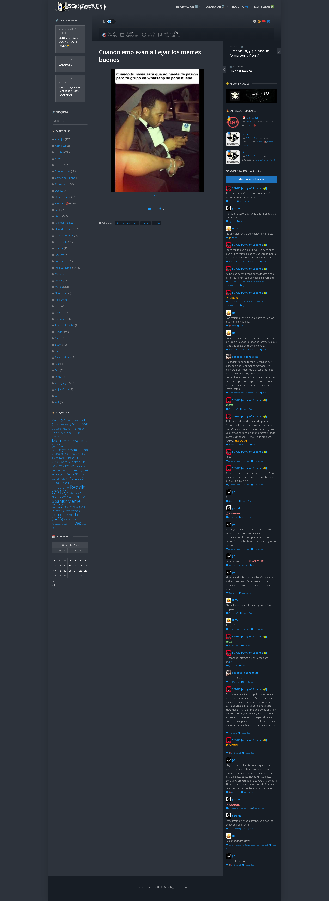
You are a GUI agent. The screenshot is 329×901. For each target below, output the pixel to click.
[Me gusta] (150, 208)
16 (85, 565)
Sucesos (59, 351)
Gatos (58, 216)
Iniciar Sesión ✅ (263, 6)
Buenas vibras (62, 171)
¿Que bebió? (233, 409)
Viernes (70, 519)
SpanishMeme (66, 503)
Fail (57, 209)
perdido (236, 208)
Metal (56, 454)
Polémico (60, 312)
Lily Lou (231, 201)
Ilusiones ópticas (64, 235)
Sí (243, 152)
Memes (145, 223)
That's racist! (72, 510)
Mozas (58, 280)
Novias (156, 223)
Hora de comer (63, 229)
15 (80, 565)
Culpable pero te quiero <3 (239, 808)
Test (57, 363)
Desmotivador (63, 197)
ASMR (58, 158)
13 (70, 565)
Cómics (79, 424)
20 (70, 570)
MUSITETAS (77, 462)
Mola (61, 457)
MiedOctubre (68, 454)
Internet (59, 248)
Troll (57, 370)
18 (59, 570)
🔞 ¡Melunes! (234, 792)
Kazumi (246, 134)
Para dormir (61, 299)
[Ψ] (74, 523)
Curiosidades (62, 184)
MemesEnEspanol (70, 442)
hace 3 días (249, 865)
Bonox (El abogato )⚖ (245, 356)
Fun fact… (232, 732)
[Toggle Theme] (109, 21)
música (57, 466)
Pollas (65, 479)
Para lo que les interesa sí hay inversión (69, 91)
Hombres (78, 428)
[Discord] (268, 21)
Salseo (58, 338)
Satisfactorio (74, 493)
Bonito (58, 165)
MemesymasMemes (70, 450)
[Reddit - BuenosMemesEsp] (254, 21)
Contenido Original (65, 177)
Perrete (79, 470)
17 (54, 570)
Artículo (73, 420)
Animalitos (60, 145)
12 (65, 565)
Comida (65, 424)
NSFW (68, 466)
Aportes (59, 152)
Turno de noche (65, 517)
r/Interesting (60, 488)
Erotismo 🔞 (62, 203)
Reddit (62, 32)
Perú (57, 306)
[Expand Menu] (200, 6)
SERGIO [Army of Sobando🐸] (249, 188)
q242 (231, 661)
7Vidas (59, 420)
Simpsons (59, 497)
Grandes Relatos (64, 222)
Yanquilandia (59, 524)
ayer (241, 221)
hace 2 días (247, 409)
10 (54, 565)
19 (65, 570)
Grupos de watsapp (127, 223)
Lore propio (61, 261)
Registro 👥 (240, 6)
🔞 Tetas (232, 325)
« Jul (54, 585)
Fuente (157, 195)
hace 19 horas (245, 201)
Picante (58, 474)
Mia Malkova (233, 645)
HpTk (235, 228)
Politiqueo (60, 319)
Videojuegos (62, 383)
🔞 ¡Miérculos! (250, 117)
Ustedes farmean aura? (238, 444)
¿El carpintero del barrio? (238, 460)
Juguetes (59, 254)
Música (59, 286)
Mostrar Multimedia (253, 179)
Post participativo (64, 325)
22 (80, 570)
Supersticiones (63, 357)
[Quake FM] (251, 102)
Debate (59, 190)
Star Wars (71, 506)
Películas (63, 470)
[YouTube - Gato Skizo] (263, 21)
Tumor (58, 376)
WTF (57, 402)
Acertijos (59, 139)
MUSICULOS (60, 462)
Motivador (60, 274)
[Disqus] (157, 283)
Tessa (60, 510)
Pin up (73, 474)
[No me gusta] (160, 208)
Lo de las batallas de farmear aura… (243, 261)
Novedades (61, 293)
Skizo (58, 344)
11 (59, 565)
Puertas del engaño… (237, 828)
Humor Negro (61, 432)
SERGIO (112, 36)
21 (75, 570)
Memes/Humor (66, 29)
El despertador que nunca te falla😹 (69, 41)
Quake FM (69, 483)
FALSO (66, 428)
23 (85, 570)
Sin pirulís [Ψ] (75, 497)
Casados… (65, 64)
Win (57, 396)
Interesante (61, 242)
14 (75, 565)
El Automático (252, 138)
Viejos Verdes (62, 389)
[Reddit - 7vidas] (259, 21)
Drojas (56, 428)
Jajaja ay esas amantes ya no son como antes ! (248, 845)
